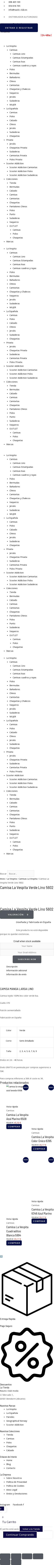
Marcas (9, 241)
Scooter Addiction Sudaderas (24, 175)
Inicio (2, 878)
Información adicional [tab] (16, 970)
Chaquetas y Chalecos (20, 89)
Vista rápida (12, 1106)
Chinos (13, 81)
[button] (27, 868)
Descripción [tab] (12, 966)
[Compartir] (27, 1556)
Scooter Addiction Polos (21, 171)
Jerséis (13, 96)
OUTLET (14, 225)
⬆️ (1, 1256)
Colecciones (12, 178)
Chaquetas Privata (18, 147)
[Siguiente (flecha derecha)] (16, 1562)
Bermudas (14, 73)
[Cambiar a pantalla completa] (16, 1556)
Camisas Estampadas (23, 57)
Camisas (13, 49)
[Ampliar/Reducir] (5, 1556)
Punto (12, 214)
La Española (12, 108)
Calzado (13, 120)
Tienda (13, 182)
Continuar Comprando (20, 1534)
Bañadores (15, 77)
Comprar (14, 1126)
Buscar (3, 873)
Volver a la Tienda (31, 1528)
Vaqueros (14, 92)
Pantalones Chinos (18, 206)
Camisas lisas (19, 61)
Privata (9, 139)
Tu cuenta (5, 31)
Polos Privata (16, 159)
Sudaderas (15, 100)
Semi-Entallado (26, 1040)
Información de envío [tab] (16, 974)
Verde (22, 1030)
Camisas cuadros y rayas (24, 65)
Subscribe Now (27, 959)
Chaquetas (15, 135)
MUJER (13, 104)
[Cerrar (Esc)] (38, 1556)
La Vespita (11, 45)
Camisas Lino (19, 53)
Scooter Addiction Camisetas (23, 167)
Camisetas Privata (18, 155)
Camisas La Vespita (28, 878)
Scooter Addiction (15, 163)
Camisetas (14, 85)
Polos (12, 69)
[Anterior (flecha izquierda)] (5, 1562)
